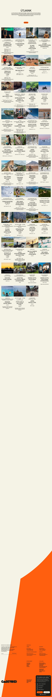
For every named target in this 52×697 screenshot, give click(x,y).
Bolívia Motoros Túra (44, 98)
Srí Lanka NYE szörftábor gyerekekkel (7, 151)
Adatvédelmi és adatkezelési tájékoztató (29, 680)
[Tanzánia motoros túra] (32, 165)
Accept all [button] (40, 692)
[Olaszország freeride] (20, 32)
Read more (44, 681)
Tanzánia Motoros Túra (32, 177)
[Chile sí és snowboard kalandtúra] (20, 242)
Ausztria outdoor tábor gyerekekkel (20, 279)
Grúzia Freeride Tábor (44, 177)
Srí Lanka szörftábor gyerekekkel (20, 203)
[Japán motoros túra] (32, 87)
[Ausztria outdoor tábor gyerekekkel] (20, 268)
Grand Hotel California (32, 278)
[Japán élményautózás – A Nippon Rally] (20, 113)
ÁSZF (27, 682)
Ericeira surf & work (7, 278)
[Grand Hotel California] (32, 268)
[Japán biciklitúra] (32, 291)
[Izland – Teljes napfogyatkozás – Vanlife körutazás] (32, 32)
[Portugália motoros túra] (20, 291)
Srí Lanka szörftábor (45, 252)
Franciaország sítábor (7, 202)
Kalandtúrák (41, 664)
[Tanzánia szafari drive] (20, 165)
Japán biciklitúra (32, 301)
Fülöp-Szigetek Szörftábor (7, 125)
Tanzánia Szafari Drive (20, 179)
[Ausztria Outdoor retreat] (32, 217)
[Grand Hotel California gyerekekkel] (44, 268)
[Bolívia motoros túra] (44, 87)
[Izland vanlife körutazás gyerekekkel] (44, 32)
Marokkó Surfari (32, 71)
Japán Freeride (32, 150)
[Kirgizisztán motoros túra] (20, 217)
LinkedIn (28, 664)
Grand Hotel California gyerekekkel (44, 279)
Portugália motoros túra (20, 303)
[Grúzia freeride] (44, 165)
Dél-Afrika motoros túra (7, 178)
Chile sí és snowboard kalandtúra (19, 253)
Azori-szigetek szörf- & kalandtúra (20, 99)
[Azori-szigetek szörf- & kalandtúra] (20, 87)
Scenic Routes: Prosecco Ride (45, 201)
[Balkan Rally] (20, 60)
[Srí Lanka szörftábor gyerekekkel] (20, 191)
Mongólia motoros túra (7, 254)
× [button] (49, 676)
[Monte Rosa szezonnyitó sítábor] (32, 113)
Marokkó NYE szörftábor (44, 124)
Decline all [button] (47, 692)
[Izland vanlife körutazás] (7, 217)
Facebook (28, 662)
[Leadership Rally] (44, 60)
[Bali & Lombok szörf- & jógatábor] (32, 242)
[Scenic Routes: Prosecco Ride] (44, 191)
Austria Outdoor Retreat (32, 229)
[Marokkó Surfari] (32, 60)
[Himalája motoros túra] (7, 60)
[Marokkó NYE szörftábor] (44, 113)
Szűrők (26, 22)
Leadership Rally (44, 69)
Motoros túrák (41, 662)
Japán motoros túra (32, 98)
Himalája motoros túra (7, 73)
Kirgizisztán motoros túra (20, 230)
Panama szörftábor (7, 302)
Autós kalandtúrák (42, 663)
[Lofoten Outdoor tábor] (44, 217)
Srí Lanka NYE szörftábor (20, 150)
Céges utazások (42, 670)
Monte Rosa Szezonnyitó (32, 125)
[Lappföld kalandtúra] (44, 139)
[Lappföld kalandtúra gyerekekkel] (7, 32)
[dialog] (43, 685)
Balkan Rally (19, 70)
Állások (40, 671)
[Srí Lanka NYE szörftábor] (20, 139)
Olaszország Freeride (19, 44)
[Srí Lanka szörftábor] (44, 242)
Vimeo (28, 665)
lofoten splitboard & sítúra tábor (32, 204)
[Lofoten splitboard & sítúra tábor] (32, 191)
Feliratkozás (14, 653)
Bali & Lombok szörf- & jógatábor (32, 253)
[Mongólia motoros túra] (7, 242)
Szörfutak (41, 665)
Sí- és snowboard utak (43, 666)
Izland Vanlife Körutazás (32, 47)
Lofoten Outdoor (44, 228)
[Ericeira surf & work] (7, 268)
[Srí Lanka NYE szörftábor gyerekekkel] (7, 139)
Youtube (28, 666)
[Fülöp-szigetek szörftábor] (7, 113)
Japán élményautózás (20, 125)
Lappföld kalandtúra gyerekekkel (7, 44)
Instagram (28, 663)
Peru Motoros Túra (7, 95)
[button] (43, 694)
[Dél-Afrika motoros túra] (7, 165)
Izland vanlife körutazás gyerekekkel (44, 45)
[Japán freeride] (32, 139)
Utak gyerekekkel (42, 667)
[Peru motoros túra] (7, 86)
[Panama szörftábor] (7, 291)
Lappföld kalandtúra (45, 150)
